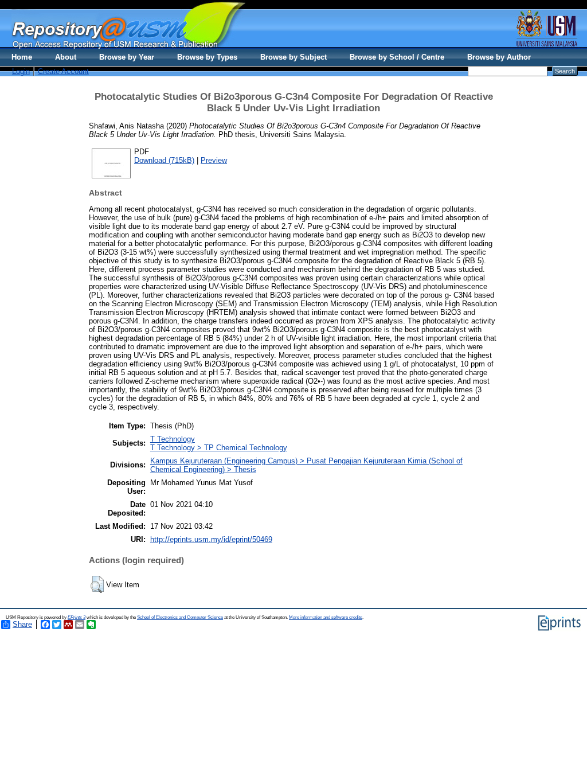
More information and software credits (325, 617)
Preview (214, 160)
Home (21, 57)
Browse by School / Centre (397, 57)
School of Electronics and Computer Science (180, 617)
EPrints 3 (76, 617)
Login (21, 71)
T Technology (172, 439)
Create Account (63, 71)
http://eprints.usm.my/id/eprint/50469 (211, 539)
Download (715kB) (164, 160)
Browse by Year (126, 57)
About (65, 57)
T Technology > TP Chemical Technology (218, 447)
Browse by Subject (293, 57)
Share (22, 624)
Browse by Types (207, 57)
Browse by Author (499, 57)
